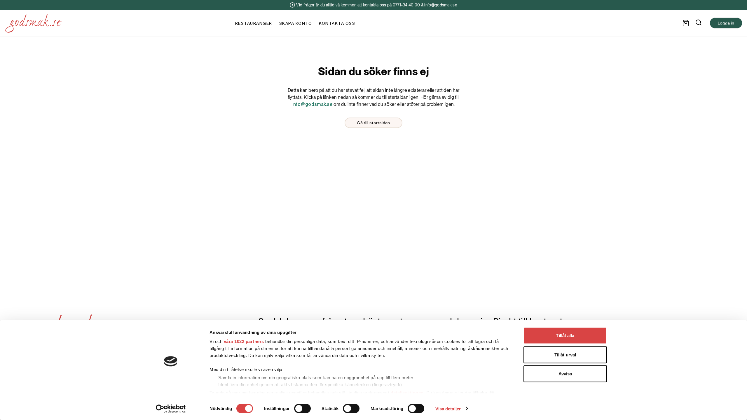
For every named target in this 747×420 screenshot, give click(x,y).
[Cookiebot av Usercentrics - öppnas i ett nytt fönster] (170, 408)
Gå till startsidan (373, 122)
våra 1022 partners (244, 341)
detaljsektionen (407, 392)
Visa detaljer (448, 408)
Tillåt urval (565, 354)
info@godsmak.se (312, 104)
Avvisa (565, 373)
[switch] (302, 408)
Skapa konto (295, 23)
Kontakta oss (337, 23)
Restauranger (253, 23)
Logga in (726, 23)
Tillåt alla (565, 335)
